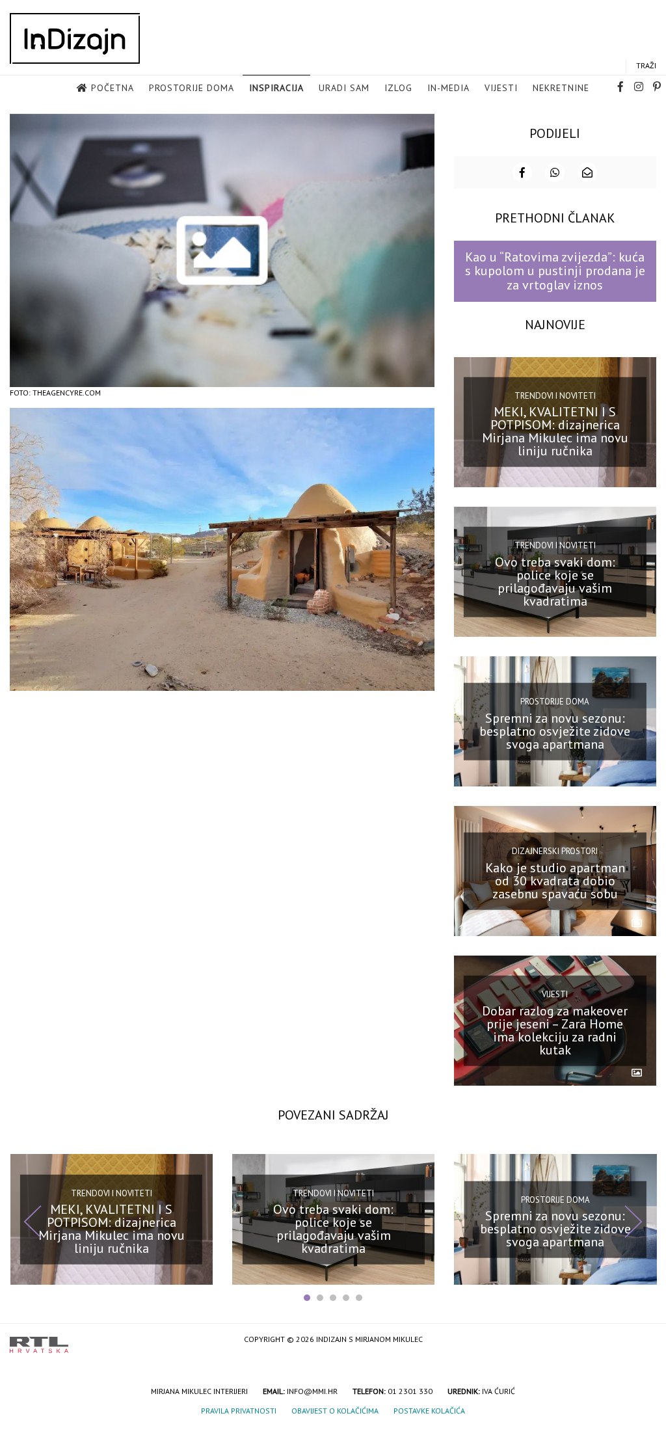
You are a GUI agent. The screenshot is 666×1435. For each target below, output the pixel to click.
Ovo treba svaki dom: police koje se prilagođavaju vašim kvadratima (555, 581)
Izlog (398, 88)
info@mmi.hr (312, 1391)
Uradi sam (344, 88)
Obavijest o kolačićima (335, 1410)
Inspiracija (276, 88)
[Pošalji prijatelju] (587, 172)
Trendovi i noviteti (555, 395)
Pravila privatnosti (238, 1410)
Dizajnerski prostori (555, 851)
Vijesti (501, 88)
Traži (646, 65)
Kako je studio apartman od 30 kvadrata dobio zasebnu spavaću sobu (555, 880)
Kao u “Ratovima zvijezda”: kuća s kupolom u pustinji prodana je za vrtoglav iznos (555, 270)
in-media (448, 88)
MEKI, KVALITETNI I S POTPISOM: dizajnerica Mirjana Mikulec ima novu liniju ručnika (555, 431)
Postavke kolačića (429, 1410)
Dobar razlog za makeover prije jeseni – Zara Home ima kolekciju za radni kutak (555, 1030)
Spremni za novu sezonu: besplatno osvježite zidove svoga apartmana (554, 730)
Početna (112, 88)
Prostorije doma (191, 88)
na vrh (643, 1340)
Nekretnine (561, 88)
